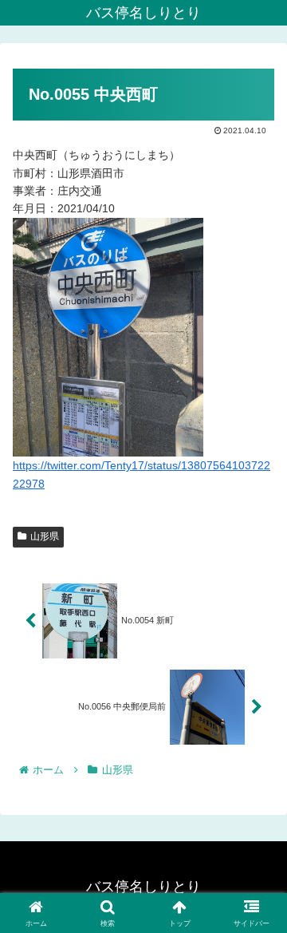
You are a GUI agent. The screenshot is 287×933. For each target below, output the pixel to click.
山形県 (44, 536)
